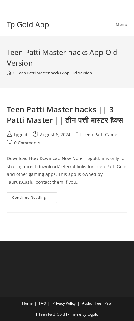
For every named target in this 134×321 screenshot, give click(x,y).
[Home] (9, 73)
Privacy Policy (64, 303)
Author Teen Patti (97, 303)
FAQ (42, 303)
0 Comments (27, 143)
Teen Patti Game (100, 135)
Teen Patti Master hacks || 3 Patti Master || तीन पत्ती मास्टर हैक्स (65, 114)
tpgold (20, 135)
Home (27, 303)
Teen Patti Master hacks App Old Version (54, 73)
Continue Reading (34, 196)
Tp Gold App (28, 24)
